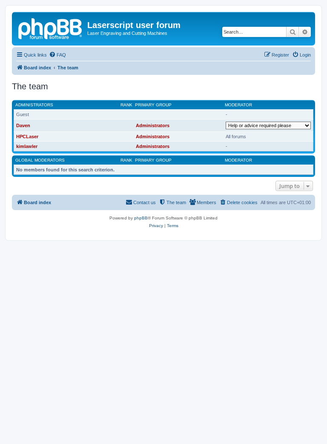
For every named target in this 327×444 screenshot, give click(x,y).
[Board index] (50, 27)
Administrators (34, 104)
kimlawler (26, 146)
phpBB (141, 218)
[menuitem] (57, 55)
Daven (23, 125)
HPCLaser (27, 136)
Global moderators (40, 160)
